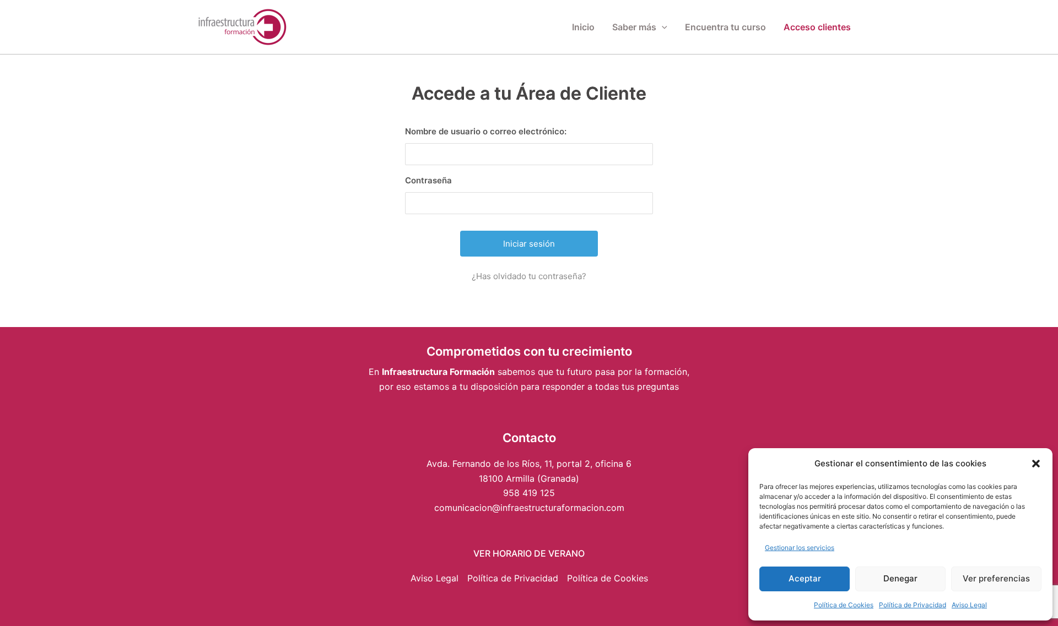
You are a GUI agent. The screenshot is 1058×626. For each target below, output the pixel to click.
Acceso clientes (817, 26)
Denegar (900, 578)
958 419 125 (529, 492)
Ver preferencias (996, 578)
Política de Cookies (843, 605)
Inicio (583, 26)
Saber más (634, 26)
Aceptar (805, 578)
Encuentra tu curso (725, 26)
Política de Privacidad (912, 605)
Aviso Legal (969, 605)
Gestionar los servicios (799, 547)
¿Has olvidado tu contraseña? (529, 276)
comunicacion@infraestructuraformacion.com (529, 507)
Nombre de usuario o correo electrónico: (485, 131)
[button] (1035, 463)
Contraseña (428, 180)
